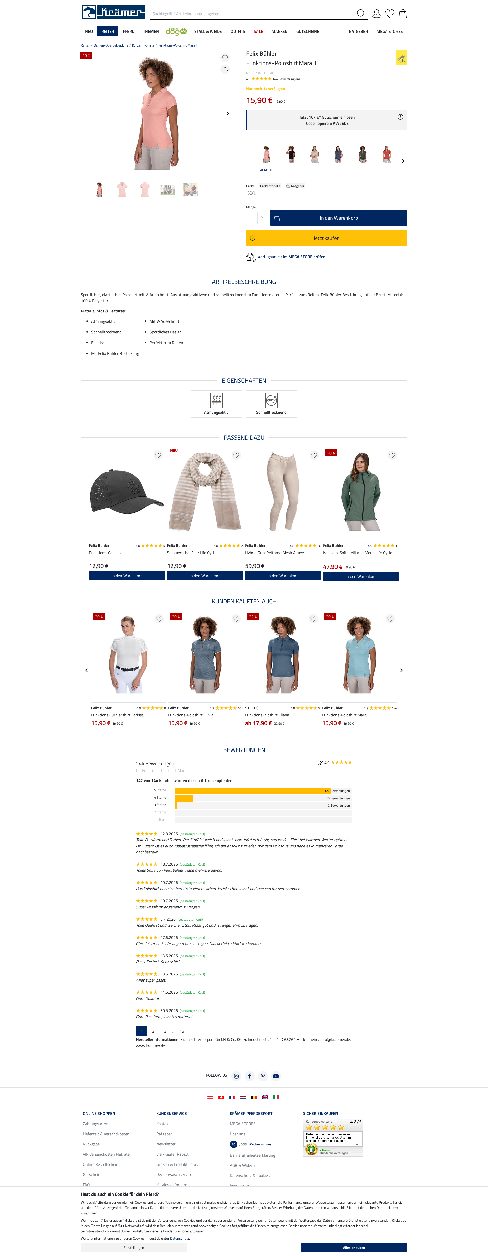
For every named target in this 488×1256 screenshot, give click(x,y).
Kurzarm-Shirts (143, 45)
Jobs (251, 1144)
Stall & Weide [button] (208, 31)
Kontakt (163, 1124)
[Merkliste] (389, 13)
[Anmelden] (376, 13)
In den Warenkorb (283, 576)
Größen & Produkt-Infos (177, 1164)
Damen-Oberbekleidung (111, 45)
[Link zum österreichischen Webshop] (211, 1097)
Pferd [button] (128, 31)
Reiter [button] (107, 31)
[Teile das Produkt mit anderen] (225, 69)
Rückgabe (91, 1144)
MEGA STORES (390, 31)
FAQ (86, 1185)
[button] (176, 31)
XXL (252, 193)
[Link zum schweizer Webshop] (222, 1097)
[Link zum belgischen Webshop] (255, 1097)
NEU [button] (89, 31)
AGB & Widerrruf (244, 1165)
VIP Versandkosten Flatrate (106, 1154)
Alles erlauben (354, 1247)
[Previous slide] (85, 113)
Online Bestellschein (100, 1164)
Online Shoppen (99, 1113)
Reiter (85, 45)
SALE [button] (258, 31)
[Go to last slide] (87, 670)
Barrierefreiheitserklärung (252, 1155)
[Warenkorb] (402, 13)
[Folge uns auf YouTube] (276, 1076)
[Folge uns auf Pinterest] (263, 1076)
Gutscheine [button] (307, 31)
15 (181, 1031)
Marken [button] (280, 31)
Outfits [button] (238, 31)
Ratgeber (298, 185)
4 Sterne (160, 797)
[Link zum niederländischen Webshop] (244, 1097)
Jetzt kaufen (327, 238)
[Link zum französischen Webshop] (233, 1097)
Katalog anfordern (171, 1185)
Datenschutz (179, 1238)
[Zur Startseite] (113, 11)
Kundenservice (171, 1113)
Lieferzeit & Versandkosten (106, 1134)
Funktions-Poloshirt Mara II (177, 45)
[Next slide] (228, 113)
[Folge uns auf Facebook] (250, 1076)
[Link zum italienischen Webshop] (277, 1097)
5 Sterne (160, 790)
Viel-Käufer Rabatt (172, 1154)
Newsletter (166, 1144)
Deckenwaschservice (174, 1174)
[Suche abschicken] (362, 14)
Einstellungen (134, 1247)
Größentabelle (270, 185)
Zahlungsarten (95, 1124)
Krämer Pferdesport (251, 1113)
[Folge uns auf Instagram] (236, 1076)
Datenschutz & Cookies (250, 1175)
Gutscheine (92, 1174)
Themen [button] (151, 31)
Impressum (239, 1186)
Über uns (237, 1134)
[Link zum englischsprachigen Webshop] (266, 1097)
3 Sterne (160, 804)
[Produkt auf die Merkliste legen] (225, 57)
